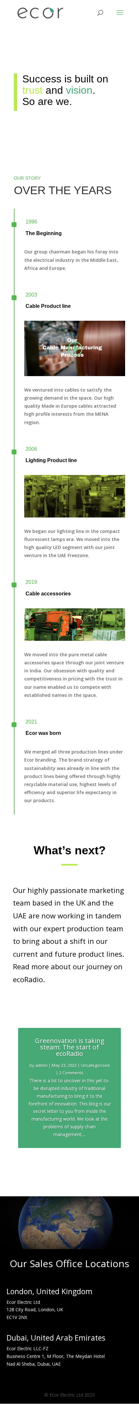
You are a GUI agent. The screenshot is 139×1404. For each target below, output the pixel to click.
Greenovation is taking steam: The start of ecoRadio (69, 1047)
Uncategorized (95, 1065)
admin (41, 1065)
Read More (69, 1162)
